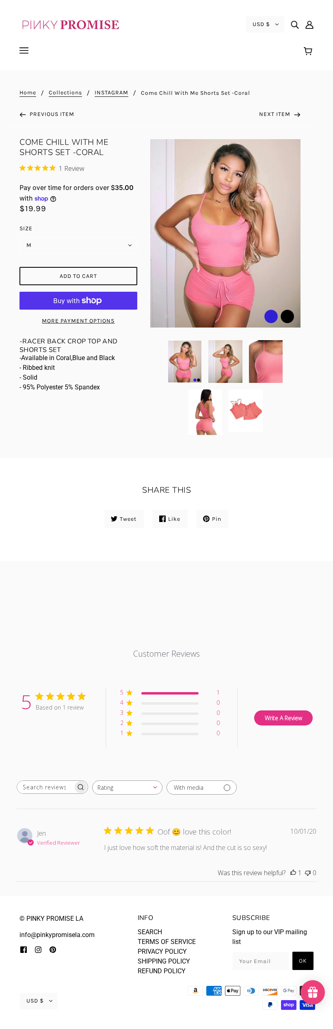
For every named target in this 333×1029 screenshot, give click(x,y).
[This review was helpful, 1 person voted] (293, 872)
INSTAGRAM (111, 93)
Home (27, 93)
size (25, 228)
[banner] (70, 24)
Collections (65, 93)
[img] (295, 24)
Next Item (275, 114)
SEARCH (150, 932)
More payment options (78, 320)
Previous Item (51, 114)
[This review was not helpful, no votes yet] (308, 872)
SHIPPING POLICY (164, 961)
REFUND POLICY (162, 971)
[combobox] (127, 787)
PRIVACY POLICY (162, 951)
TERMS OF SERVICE (167, 942)
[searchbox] (45, 787)
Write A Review (283, 718)
